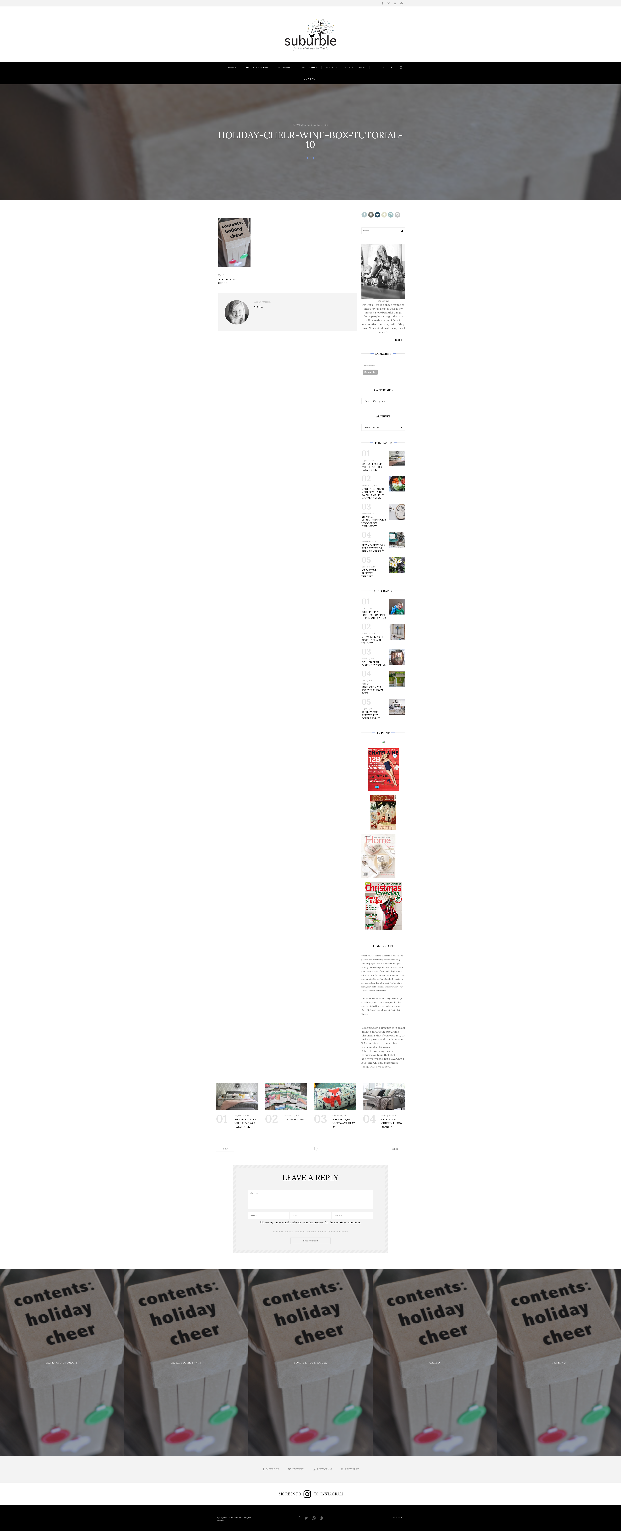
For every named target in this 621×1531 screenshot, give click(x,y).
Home (232, 67)
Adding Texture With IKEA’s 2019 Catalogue (372, 467)
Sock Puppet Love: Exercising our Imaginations (373, 615)
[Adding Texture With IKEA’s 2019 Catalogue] (237, 1096)
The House (284, 67)
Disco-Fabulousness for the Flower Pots (372, 689)
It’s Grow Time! (293, 1119)
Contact (310, 78)
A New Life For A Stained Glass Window (372, 640)
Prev (226, 1148)
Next (395, 1149)
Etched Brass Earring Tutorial (373, 664)
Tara (299, 125)
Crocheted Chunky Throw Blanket (391, 1123)
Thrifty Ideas (355, 67)
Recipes (331, 67)
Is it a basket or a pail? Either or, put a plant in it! (373, 548)
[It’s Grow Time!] (286, 1096)
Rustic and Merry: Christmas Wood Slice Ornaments (373, 522)
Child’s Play (383, 67)
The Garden (309, 67)
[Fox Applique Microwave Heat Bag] (335, 1096)
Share (222, 283)
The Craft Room (256, 67)
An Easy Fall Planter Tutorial (369, 573)
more (398, 339)
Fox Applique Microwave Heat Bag (343, 1123)
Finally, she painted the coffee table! (371, 715)
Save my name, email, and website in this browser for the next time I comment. (312, 1222)
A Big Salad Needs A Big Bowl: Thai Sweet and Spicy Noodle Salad (373, 493)
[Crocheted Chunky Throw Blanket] (384, 1096)
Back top (397, 1517)
